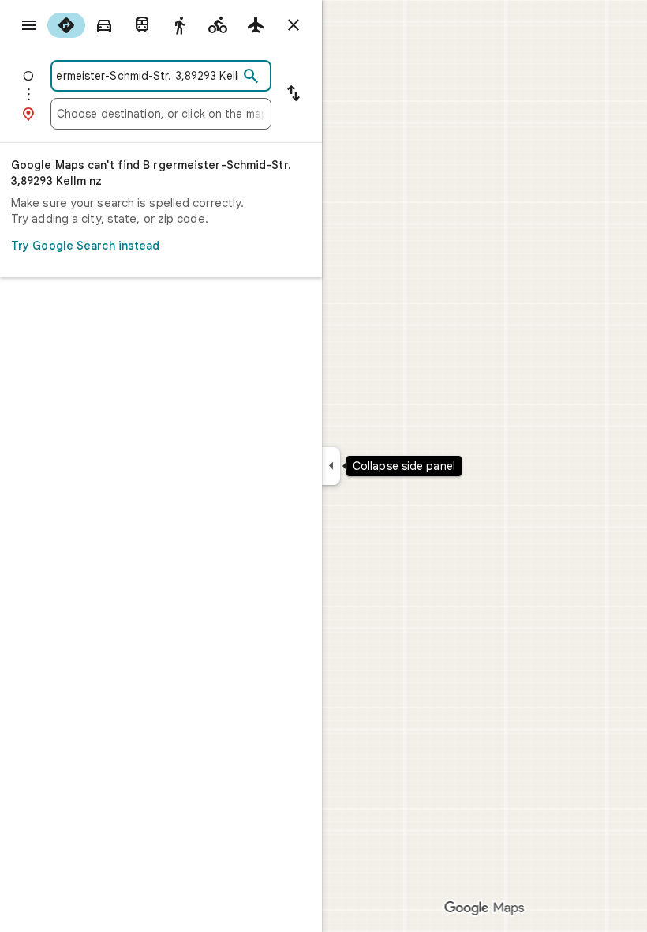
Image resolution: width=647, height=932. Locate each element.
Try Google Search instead (85, 246)
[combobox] (147, 76)
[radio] (66, 25)
